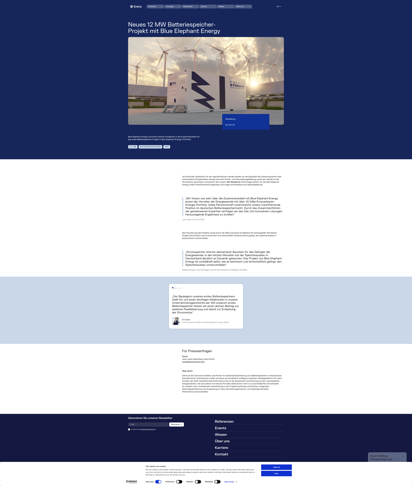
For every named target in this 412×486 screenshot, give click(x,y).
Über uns (240, 6)
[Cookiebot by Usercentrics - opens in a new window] (131, 481)
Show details (229, 482)
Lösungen (170, 6)
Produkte (152, 6)
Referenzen (188, 6)
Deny (276, 473)
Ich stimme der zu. (143, 429)
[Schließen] (402, 456)
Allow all (276, 467)
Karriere (221, 448)
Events (204, 6)
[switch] (179, 481)
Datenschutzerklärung (147, 429)
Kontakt (221, 454)
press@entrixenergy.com (193, 362)
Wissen (221, 6)
